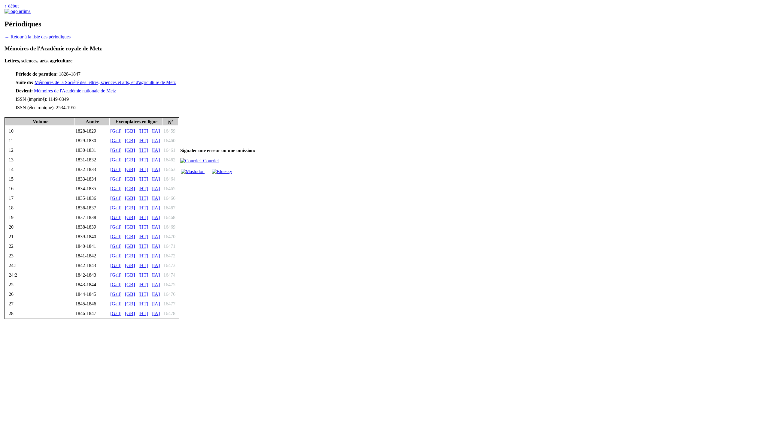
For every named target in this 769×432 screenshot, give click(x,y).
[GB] (130, 131)
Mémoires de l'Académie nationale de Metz (75, 90)
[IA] (156, 131)
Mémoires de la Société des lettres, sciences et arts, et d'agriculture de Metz (105, 82)
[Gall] (115, 131)
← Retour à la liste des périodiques (38, 36)
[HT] (143, 131)
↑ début (12, 5)
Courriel (210, 160)
